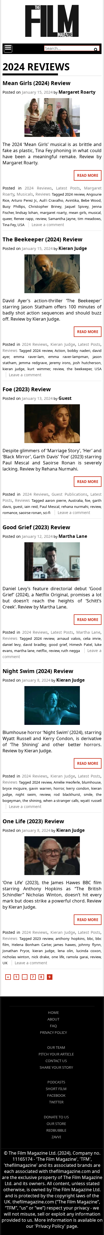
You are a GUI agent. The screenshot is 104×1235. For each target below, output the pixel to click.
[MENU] (8, 49)
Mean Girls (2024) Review (36, 83)
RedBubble (56, 1130)
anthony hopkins (70, 938)
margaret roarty (53, 212)
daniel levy (11, 644)
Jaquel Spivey (76, 206)
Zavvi (56, 1136)
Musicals (25, 194)
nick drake (40, 956)
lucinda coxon (88, 950)
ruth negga (70, 650)
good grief (58, 644)
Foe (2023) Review (26, 389)
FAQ (53, 1025)
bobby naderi (78, 350)
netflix (41, 650)
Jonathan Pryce (15, 950)
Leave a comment (48, 224)
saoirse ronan (30, 512)
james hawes (65, 944)
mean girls (77, 212)
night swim (26, 794)
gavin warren (40, 788)
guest (17, 506)
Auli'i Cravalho (51, 200)
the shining (31, 800)
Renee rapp (23, 218)
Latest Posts (68, 188)
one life (58, 956)
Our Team (56, 1047)
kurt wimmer (38, 368)
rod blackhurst (67, 794)
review (40, 218)
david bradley (34, 644)
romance (9, 512)
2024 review (74, 194)
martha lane (24, 650)
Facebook (56, 1095)
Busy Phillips (13, 206)
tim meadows (89, 218)
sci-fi (46, 512)
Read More (87, 175)
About (53, 1019)
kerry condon (77, 788)
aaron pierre (55, 500)
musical (94, 212)
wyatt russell (91, 800)
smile (88, 794)
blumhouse (91, 782)
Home (53, 1012)
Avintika (72, 200)
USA (20, 224)
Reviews (42, 194)
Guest (65, 398)
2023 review (43, 938)
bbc (90, 938)
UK (4, 962)
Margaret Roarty (77, 92)
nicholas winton (15, 956)
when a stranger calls (61, 800)
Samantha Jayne (62, 218)
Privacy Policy (53, 1032)
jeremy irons (60, 362)
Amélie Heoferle (67, 782)
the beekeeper (79, 368)
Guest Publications (69, 494)
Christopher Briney (45, 206)
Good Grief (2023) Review (36, 527)
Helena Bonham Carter (31, 944)
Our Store (56, 1123)
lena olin (65, 950)
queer (7, 218)
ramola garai (77, 956)
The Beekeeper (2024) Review (42, 239)
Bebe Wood (91, 200)
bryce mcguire (14, 788)
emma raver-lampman (68, 356)
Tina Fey (9, 224)
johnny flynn (89, 944)
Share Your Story (56, 1067)
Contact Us (56, 1060)
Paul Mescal (49, 506)
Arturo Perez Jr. (24, 200)
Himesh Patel (80, 644)
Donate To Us (56, 1116)
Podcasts (56, 1082)
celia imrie (92, 638)
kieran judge (13, 368)
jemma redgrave (33, 362)
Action (60, 350)
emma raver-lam (29, 356)
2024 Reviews (38, 188)
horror (59, 788)
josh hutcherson (87, 362)
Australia (75, 500)
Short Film (56, 1088)
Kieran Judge (73, 248)
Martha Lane (73, 536)
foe (87, 500)
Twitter (56, 1102)
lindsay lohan (27, 212)
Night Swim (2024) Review (37, 671)
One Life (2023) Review (33, 821)
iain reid (31, 506)
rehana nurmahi (74, 506)
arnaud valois (68, 638)
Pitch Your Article (56, 1054)
